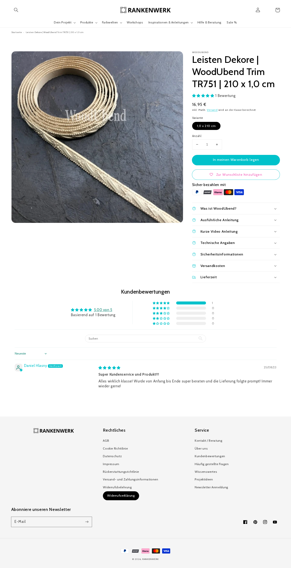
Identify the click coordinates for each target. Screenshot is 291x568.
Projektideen (204, 479)
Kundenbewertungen (210, 456)
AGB (106, 441)
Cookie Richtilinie (115, 448)
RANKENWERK (150, 559)
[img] (109, 368)
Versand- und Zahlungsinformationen (130, 479)
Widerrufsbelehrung (117, 487)
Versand (212, 109)
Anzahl (197, 136)
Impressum (111, 464)
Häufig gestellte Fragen (212, 464)
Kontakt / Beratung (208, 441)
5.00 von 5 (103, 310)
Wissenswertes (206, 472)
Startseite (16, 32)
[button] (16, 10)
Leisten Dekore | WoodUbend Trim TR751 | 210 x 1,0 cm (55, 32)
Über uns (201, 448)
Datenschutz (112, 456)
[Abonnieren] (87, 522)
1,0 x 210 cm (206, 126)
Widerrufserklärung (121, 495)
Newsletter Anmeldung (211, 487)
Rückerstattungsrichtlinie (121, 472)
